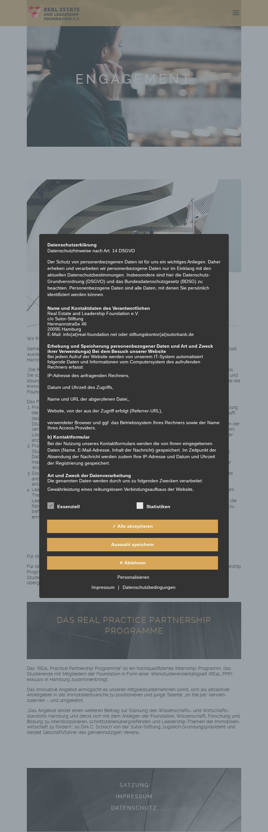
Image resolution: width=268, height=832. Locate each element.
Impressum (103, 587)
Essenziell (68, 506)
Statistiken (158, 506)
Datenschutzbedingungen (149, 587)
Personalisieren (133, 577)
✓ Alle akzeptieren (132, 526)
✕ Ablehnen (132, 562)
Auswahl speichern (132, 544)
